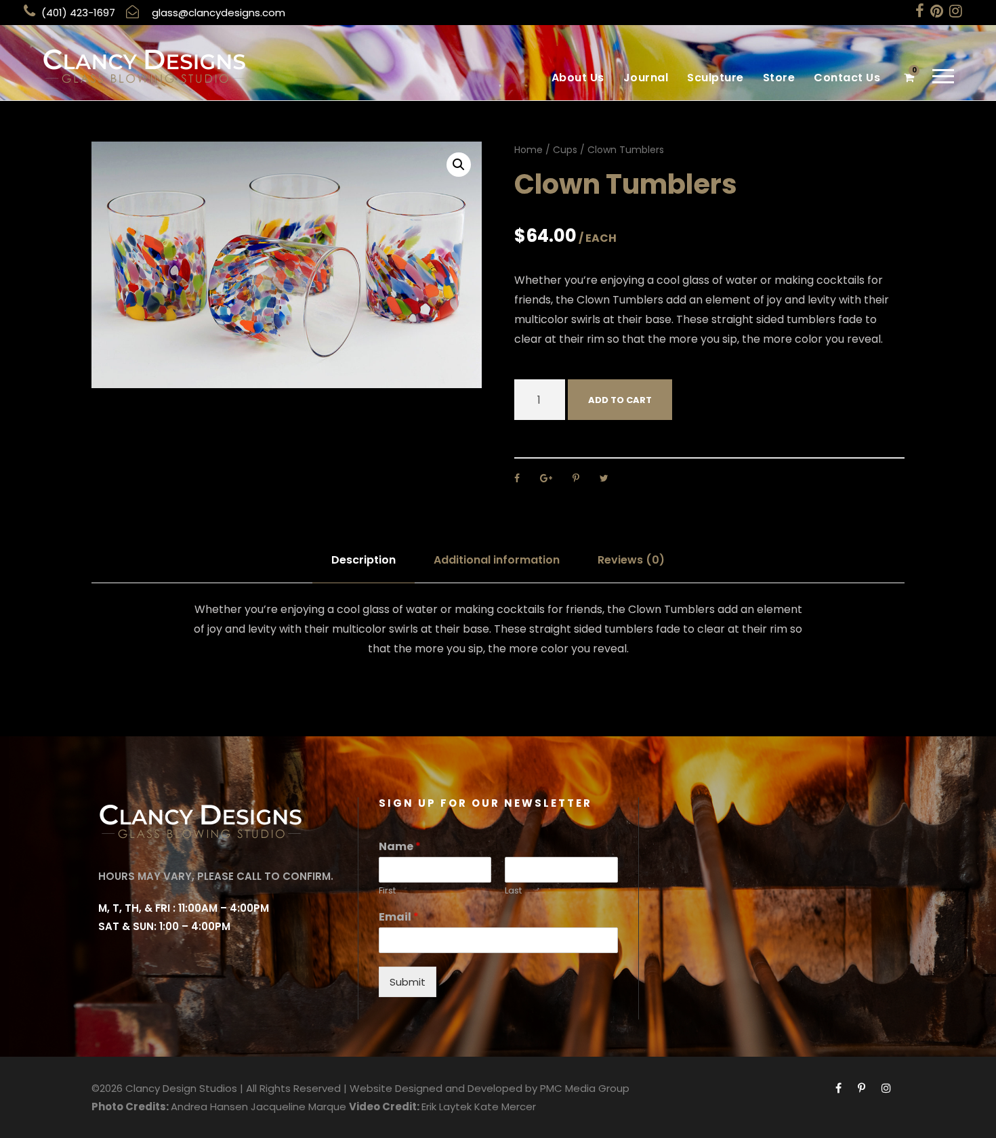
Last (513, 891)
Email (399, 917)
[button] (459, 164)
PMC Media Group (584, 1088)
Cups (565, 149)
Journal (646, 77)
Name (400, 847)
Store (779, 77)
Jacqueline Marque (298, 1106)
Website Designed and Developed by (443, 1088)
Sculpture (715, 77)
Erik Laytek (446, 1106)
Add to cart (620, 400)
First (387, 891)
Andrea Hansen (209, 1106)
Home (528, 149)
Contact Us (847, 77)
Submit (408, 982)
